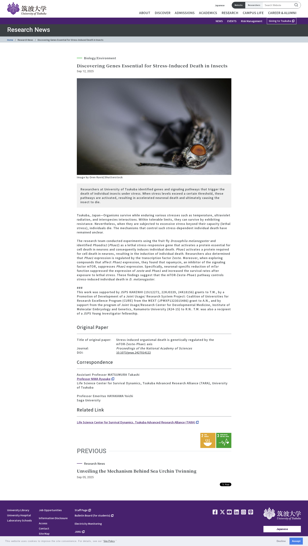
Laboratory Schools (19, 520)
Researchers (254, 5)
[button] (117, 541)
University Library (18, 510)
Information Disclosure (53, 518)
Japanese (220, 5)
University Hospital (19, 515)
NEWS (219, 21)
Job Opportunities (50, 510)
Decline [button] (281, 541)
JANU (78, 531)
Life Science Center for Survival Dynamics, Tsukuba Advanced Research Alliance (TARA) (136, 422)
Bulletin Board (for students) (92, 515)
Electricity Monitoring (88, 523)
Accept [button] (296, 541)
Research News (25, 39)
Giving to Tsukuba (280, 21)
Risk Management (251, 21)
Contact (44, 528)
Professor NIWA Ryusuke (94, 379)
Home (10, 39)
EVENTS (232, 21)
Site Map (44, 533)
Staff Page (81, 510)
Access (43, 523)
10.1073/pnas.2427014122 (133, 352)
